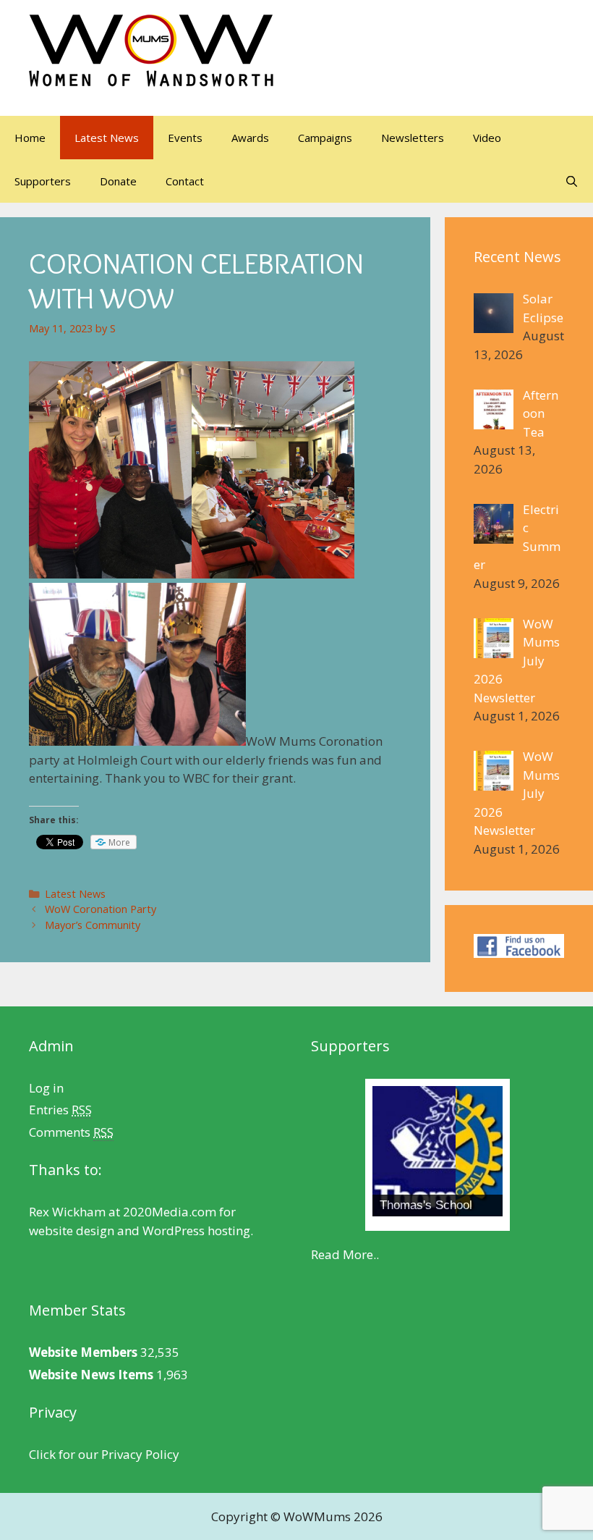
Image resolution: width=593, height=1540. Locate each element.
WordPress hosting (196, 1230)
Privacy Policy (140, 1454)
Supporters (42, 181)
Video (487, 137)
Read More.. (345, 1254)
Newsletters (412, 137)
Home (30, 137)
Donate (118, 181)
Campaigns (325, 137)
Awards (250, 137)
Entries (60, 1109)
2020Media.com (169, 1211)
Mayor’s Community (92, 925)
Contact (185, 181)
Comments (71, 1132)
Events (185, 137)
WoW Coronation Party (100, 909)
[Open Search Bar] (571, 181)
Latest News (106, 137)
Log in (46, 1088)
